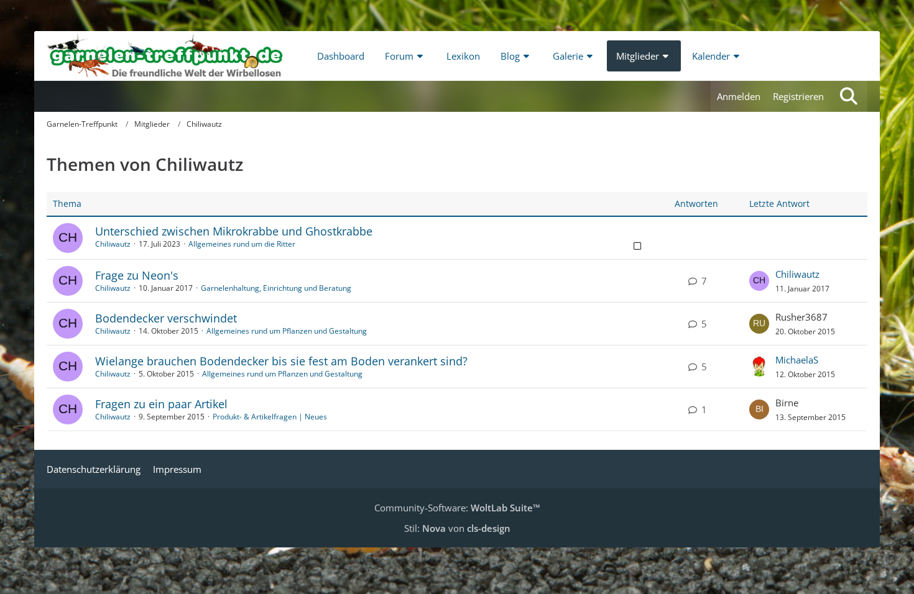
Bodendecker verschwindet (166, 318)
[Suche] (848, 96)
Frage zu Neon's (136, 275)
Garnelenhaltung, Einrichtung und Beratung (276, 288)
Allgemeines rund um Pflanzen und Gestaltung (286, 331)
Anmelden (738, 96)
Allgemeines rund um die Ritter (241, 244)
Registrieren (798, 96)
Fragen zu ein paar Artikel (161, 403)
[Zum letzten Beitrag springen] (759, 281)
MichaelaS (796, 360)
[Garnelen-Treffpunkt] (165, 56)
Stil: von (457, 528)
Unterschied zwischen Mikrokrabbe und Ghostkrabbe (233, 231)
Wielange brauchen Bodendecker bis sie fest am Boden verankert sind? (281, 361)
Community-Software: (457, 507)
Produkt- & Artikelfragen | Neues (270, 416)
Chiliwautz (113, 244)
